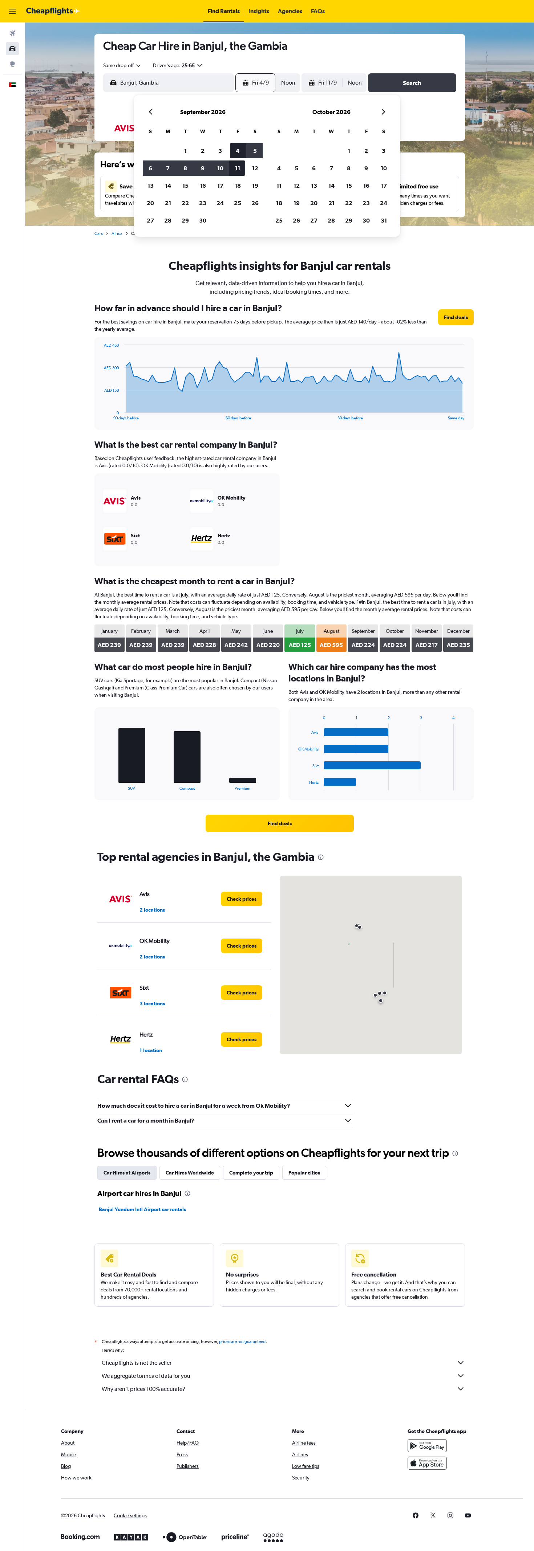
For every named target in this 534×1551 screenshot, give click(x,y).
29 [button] (185, 220)
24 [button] (220, 203)
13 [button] (150, 185)
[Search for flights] (12, 33)
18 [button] (238, 185)
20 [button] (150, 203)
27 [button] (150, 220)
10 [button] (220, 168)
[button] (12, 11)
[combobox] (122, 65)
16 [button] (203, 185)
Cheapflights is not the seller (136, 1362)
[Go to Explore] (12, 64)
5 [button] (255, 150)
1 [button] (185, 150)
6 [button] (150, 168)
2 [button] (203, 150)
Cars (98, 233)
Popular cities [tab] (304, 1173)
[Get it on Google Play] (427, 1445)
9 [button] (203, 168)
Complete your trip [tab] (251, 1173)
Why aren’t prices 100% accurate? (143, 1388)
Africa (117, 233)
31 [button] (384, 220)
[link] (456, 317)
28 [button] (167, 220)
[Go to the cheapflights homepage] (53, 11)
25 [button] (237, 203)
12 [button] (255, 168)
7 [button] (168, 168)
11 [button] (237, 168)
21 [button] (168, 203)
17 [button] (220, 185)
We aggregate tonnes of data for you (146, 1375)
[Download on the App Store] (427, 1463)
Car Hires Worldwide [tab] (190, 1173)
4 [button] (237, 150)
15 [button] (185, 185)
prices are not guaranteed (242, 1341)
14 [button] (168, 185)
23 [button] (202, 203)
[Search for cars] (12, 48)
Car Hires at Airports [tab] (127, 1173)
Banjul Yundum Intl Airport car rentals (142, 1209)
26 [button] (255, 203)
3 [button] (220, 150)
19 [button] (255, 185)
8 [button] (185, 168)
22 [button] (185, 203)
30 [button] (202, 220)
